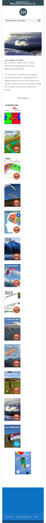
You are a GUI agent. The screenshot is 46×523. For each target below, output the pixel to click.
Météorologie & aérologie (14, 69)
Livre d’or (9, 517)
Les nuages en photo (13, 60)
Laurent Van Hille (14, 63)
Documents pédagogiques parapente (19, 66)
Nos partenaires (24, 517)
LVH (36, 517)
